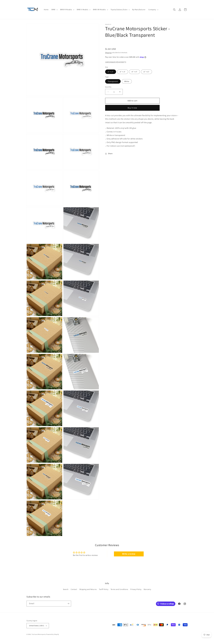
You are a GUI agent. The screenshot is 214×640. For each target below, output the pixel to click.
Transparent (113, 81)
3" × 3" (122, 72)
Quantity (108, 87)
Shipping (108, 52)
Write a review (128, 554)
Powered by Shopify (52, 634)
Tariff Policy (103, 589)
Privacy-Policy (135, 589)
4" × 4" (134, 72)
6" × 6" (146, 72)
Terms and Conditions (119, 589)
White (126, 81)
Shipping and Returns (88, 589)
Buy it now (132, 108)
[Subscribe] (68, 603)
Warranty (147, 589)
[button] (54, 9)
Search (65, 589)
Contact (74, 589)
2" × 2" (110, 72)
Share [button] (110, 153)
